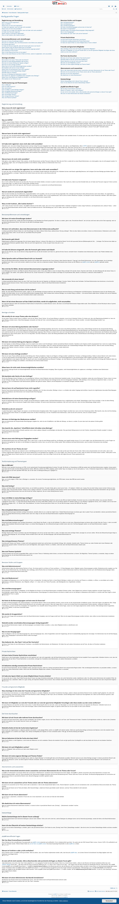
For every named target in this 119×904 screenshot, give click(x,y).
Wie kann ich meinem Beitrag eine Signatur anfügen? (15, 63)
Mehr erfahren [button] (63, 901)
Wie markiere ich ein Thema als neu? (11, 79)
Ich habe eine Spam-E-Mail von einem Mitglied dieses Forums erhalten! (79, 42)
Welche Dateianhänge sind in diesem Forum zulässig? (74, 81)
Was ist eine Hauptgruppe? (67, 32)
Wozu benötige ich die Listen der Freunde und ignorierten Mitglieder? (78, 48)
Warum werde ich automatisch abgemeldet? (13, 33)
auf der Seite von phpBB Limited (38, 843)
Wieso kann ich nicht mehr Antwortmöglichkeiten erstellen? (17, 66)
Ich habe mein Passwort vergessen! (11, 32)
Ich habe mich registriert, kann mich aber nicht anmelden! (16, 27)
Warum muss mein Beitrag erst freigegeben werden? (15, 77)
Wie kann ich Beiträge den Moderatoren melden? (14, 74)
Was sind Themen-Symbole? (9, 97)
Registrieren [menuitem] (116, 6)
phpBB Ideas (74, 852)
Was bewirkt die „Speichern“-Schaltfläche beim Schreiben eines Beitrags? (20, 75)
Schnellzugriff (4, 6)
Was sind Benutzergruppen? (68, 25)
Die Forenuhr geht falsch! (8, 44)
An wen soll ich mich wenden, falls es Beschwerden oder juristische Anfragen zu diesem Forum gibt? (86, 92)
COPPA (85, 146)
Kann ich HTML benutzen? (8, 86)
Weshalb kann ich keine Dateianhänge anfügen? (14, 71)
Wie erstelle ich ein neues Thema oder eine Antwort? (15, 60)
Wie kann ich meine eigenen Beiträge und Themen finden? (75, 64)
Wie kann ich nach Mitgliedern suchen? (70, 62)
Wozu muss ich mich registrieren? (10, 22)
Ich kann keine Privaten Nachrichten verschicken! (73, 39)
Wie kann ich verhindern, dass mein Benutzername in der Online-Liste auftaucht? (22, 42)
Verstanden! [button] (109, 901)
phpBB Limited (86, 262)
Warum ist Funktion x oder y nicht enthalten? (72, 90)
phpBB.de (97, 262)
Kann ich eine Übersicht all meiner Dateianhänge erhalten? (75, 82)
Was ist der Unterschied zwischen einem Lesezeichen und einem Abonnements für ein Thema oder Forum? (88, 70)
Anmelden (11, 9)
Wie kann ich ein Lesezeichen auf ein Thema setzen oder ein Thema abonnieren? (81, 72)
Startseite (9, 6)
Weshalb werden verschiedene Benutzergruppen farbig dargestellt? (77, 30)
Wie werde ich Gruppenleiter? (68, 28)
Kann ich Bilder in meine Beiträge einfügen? (13, 89)
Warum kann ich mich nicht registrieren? (12, 25)
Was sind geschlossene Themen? (10, 96)
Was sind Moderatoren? (67, 24)
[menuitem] (109, 6)
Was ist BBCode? (6, 85)
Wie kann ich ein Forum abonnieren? (70, 73)
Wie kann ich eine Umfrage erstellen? (11, 64)
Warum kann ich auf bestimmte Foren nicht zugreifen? (15, 69)
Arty (56, 895)
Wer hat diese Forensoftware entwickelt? (71, 88)
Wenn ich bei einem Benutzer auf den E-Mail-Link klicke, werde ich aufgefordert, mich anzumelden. (27, 54)
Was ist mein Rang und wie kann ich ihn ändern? (14, 52)
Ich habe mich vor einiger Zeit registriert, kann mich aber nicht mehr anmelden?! (22, 30)
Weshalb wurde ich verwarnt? (9, 72)
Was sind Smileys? (7, 88)
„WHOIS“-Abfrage (6, 864)
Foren (17, 6)
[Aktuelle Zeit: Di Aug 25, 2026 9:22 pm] (116, 13)
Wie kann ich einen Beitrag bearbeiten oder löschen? (15, 61)
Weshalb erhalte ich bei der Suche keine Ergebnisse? (74, 59)
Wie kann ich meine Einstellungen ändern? (12, 41)
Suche (4, 9)
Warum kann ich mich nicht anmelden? (12, 28)
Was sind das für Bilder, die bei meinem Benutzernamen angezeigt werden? (21, 49)
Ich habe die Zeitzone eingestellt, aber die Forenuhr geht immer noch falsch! (21, 46)
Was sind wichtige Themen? (9, 94)
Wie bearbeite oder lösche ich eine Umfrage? (13, 67)
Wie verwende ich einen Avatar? (10, 50)
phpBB (54, 894)
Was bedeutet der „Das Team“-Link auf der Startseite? (74, 33)
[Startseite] (59, 2)
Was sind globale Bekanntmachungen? (12, 91)
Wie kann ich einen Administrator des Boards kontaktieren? (75, 93)
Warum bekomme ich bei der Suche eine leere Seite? (74, 61)
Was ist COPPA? (6, 24)
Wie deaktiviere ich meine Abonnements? (71, 75)
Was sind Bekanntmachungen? (10, 92)
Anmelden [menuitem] (113, 6)
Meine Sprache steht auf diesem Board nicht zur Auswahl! (16, 47)
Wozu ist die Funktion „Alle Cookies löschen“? (13, 35)
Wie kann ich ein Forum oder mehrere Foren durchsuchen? (75, 58)
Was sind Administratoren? (67, 22)
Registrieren (19, 9)
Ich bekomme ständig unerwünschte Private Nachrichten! (75, 41)
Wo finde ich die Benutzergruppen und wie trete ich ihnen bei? (76, 27)
